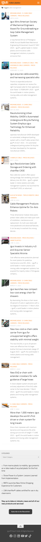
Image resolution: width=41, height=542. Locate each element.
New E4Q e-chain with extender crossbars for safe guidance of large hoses (23, 376)
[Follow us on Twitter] (26, 536)
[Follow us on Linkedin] (18, 536)
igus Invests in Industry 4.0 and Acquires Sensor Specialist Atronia (23, 250)
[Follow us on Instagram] (14, 536)
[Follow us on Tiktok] (29, 536)
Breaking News (15, 13)
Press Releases (23, 16)
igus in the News (16, 195)
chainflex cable (28, 63)
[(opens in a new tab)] (5, 199)
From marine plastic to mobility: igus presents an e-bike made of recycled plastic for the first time (20, 468)
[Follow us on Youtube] (22, 536)
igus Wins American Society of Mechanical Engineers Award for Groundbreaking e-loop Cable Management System (24, 28)
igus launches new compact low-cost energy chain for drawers (23, 292)
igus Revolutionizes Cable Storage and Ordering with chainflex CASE (23, 167)
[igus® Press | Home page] (14, 2)
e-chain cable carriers (18, 364)
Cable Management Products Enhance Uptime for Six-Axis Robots (24, 207)
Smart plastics (15, 240)
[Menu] (38, 2)
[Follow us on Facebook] (11, 536)
